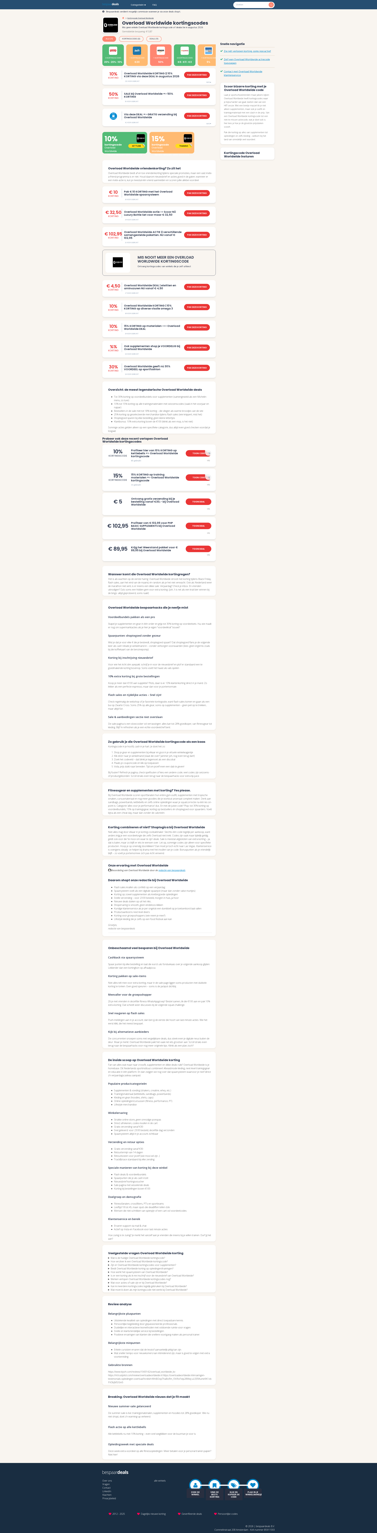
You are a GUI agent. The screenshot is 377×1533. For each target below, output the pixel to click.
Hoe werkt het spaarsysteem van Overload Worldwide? (139, 1272)
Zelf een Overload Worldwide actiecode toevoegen (247, 61)
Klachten (106, 1494)
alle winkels (160, 1480)
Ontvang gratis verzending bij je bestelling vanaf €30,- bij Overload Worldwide (155, 501)
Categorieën (137, 4)
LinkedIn (106, 1491)
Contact (106, 1487)
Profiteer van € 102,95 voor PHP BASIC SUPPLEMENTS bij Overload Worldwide (153, 526)
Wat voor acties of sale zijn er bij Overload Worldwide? (139, 1282)
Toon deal (198, 501)
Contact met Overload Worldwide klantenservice (243, 74)
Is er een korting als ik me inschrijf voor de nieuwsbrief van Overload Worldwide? (152, 1275)
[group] (113, 55)
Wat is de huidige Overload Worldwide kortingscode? (138, 1258)
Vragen (106, 1484)
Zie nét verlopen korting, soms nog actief (247, 51)
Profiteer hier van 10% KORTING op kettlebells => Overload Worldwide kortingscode (154, 453)
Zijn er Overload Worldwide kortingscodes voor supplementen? (143, 1265)
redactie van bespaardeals (171, 870)
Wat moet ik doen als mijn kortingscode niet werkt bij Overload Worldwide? (149, 1289)
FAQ (155, 4)
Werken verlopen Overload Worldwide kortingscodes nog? (141, 1279)
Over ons (107, 1480)
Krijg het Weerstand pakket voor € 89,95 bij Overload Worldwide (154, 548)
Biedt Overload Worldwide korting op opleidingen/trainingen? (142, 1268)
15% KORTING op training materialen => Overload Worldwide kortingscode (155, 477)
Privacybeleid (109, 1498)
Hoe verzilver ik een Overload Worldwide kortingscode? (139, 1261)
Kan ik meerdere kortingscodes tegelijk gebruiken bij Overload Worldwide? (149, 1286)
